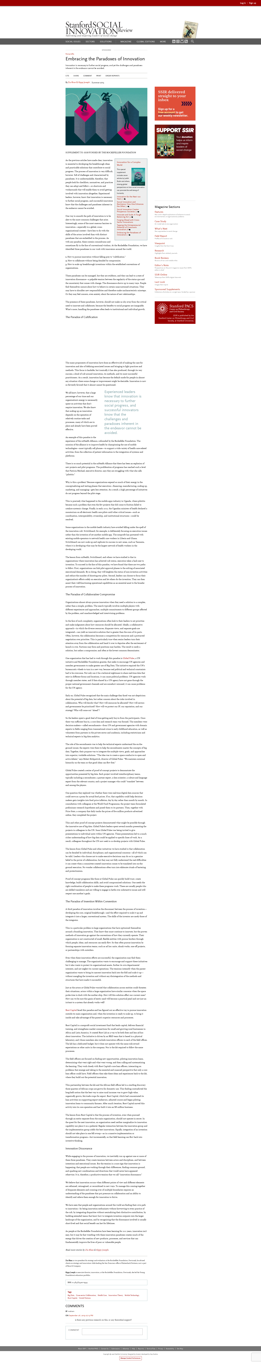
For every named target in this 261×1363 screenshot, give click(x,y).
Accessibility (170, 1348)
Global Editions (146, 41)
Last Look (160, 281)
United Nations (85, 1298)
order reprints (112, 76)
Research (159, 250)
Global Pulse (128, 658)
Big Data (71, 1295)
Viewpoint (160, 243)
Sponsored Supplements (167, 289)
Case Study (160, 221)
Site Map (180, 1348)
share (76, 76)
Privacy (160, 1348)
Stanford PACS (93, 1348)
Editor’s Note (162, 265)
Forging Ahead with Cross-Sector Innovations (128, 221)
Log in (243, 3)
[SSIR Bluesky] (182, 41)
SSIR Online (161, 274)
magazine (125, 41)
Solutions (106, 41)
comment (87, 76)
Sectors (90, 41)
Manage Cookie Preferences (131, 1358)
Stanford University (185, 320)
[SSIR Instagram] (178, 41)
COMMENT (73, 1330)
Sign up (252, 3)
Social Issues (73, 41)
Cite (67, 76)
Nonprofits (70, 54)
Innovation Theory (115, 1295)
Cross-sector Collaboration (86, 1295)
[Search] (192, 41)
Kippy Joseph (102, 1250)
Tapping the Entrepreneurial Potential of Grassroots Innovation (129, 227)
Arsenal (138, 1354)
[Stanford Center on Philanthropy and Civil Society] (175, 308)
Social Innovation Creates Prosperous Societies (128, 210)
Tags (70, 1292)
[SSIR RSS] (186, 41)
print (98, 76)
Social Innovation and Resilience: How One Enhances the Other (130, 204)
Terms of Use (151, 1348)
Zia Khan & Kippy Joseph (79, 82)
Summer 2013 (98, 82)
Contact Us (104, 1348)
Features (159, 211)
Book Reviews (162, 257)
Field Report (161, 235)
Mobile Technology (132, 1295)
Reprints (141, 1348)
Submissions (115, 1348)
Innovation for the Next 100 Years (129, 197)
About (82, 1348)
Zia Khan (89, 1250)
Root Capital (71, 1010)
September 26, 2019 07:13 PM (81, 1315)
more (163, 41)
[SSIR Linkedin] (174, 41)
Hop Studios (154, 1354)
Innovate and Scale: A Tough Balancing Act (129, 215)
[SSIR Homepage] (99, 29)
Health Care (102, 1295)
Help (133, 1348)
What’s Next (161, 228)
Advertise (126, 1348)
